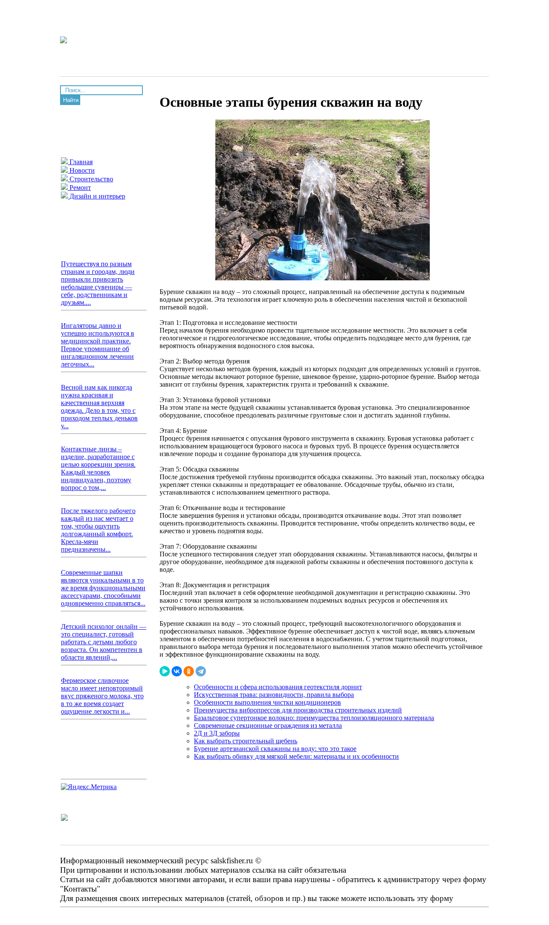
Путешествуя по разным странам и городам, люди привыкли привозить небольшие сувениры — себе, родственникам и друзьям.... (98, 283)
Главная (80, 161)
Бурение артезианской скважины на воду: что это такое (275, 748)
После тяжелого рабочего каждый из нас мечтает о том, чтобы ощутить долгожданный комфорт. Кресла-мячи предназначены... (98, 530)
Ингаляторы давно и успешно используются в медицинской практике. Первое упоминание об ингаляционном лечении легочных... (97, 345)
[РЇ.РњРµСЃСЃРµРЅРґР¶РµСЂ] (165, 671)
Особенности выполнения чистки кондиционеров (267, 702)
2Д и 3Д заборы (217, 733)
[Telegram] (201, 671)
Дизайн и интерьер (96, 196)
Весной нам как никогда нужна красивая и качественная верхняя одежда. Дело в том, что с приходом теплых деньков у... (99, 406)
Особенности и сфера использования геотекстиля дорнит (278, 687)
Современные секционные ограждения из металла (268, 725)
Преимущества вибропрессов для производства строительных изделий (298, 710)
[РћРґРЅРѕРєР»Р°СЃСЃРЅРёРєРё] (189, 671)
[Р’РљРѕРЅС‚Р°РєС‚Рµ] (177, 671)
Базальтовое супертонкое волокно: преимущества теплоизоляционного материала (314, 717)
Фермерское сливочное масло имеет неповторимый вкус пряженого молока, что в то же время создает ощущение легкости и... (102, 696)
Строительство (90, 179)
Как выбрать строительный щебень (245, 741)
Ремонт (79, 187)
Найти (70, 100)
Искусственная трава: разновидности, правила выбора (274, 694)
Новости (81, 170)
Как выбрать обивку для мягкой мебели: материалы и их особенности (296, 756)
